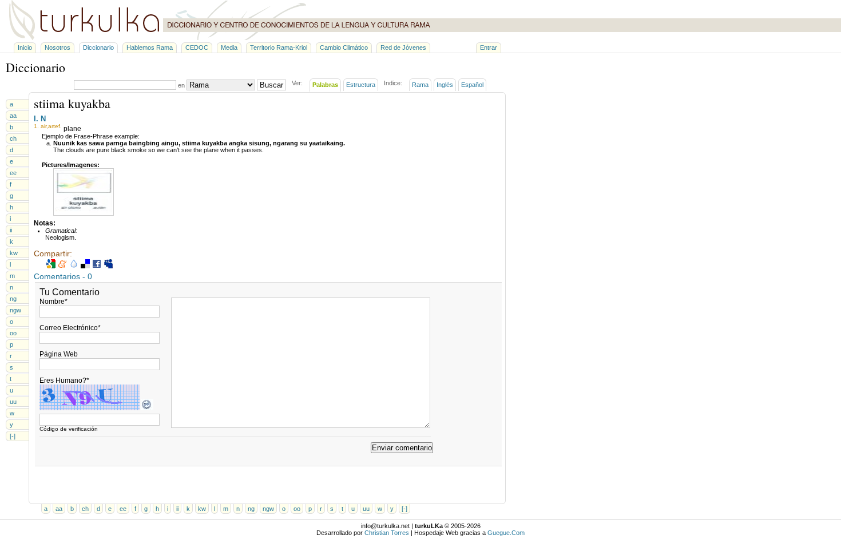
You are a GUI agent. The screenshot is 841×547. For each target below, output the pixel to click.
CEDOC (196, 47)
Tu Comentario (69, 292)
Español (472, 84)
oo (13, 333)
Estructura (360, 84)
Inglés (445, 84)
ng (13, 298)
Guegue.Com (506, 532)
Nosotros (57, 47)
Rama (420, 84)
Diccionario (98, 47)
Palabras (325, 84)
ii (11, 230)
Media (229, 47)
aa (13, 115)
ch (13, 138)
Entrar (488, 47)
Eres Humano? (64, 380)
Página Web (58, 354)
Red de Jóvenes (403, 47)
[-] (12, 436)
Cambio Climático (344, 47)
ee (13, 172)
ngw (15, 310)
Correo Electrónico (70, 328)
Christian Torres (386, 532)
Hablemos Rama (149, 47)
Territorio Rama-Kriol (278, 47)
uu (13, 401)
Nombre (53, 302)
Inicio (25, 47)
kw (14, 252)
